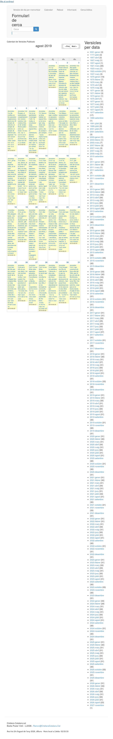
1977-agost (95, 109)
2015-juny (94, 244)
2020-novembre (97, 466)
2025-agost (95, 661)
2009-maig (94, 153)
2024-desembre (97, 636)
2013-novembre (97, 219)
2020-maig (94, 447)
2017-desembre (97, 348)
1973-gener (95, 96)
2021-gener (95, 477)
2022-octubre (96, 546)
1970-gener (95, 76)
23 (67, 207)
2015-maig (94, 241)
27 (36, 262)
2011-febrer (95, 164)
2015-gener (95, 230)
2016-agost (95, 290)
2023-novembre (97, 589)
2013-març (94, 194)
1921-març (94, 65)
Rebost (60, 9)
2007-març (94, 148)
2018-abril (94, 362)
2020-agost (95, 455)
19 (26, 207)
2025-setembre (96, 664)
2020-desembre (97, 471)
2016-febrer (95, 274)
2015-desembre (97, 266)
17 (79, 155)
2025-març (94, 647)
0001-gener (95, 52)
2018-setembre (96, 375)
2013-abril (94, 197)
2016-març (94, 277)
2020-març (94, 441)
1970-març (94, 82)
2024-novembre (97, 631)
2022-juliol (94, 535)
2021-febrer (95, 480)
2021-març (94, 482)
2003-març (94, 142)
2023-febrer (95, 562)
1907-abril (94, 57)
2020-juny (94, 450)
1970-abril (94, 85)
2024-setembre (96, 622)
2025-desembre (97, 677)
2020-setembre (96, 458)
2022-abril (94, 526)
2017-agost (95, 332)
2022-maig (94, 529)
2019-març (94, 400)
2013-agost (95, 208)
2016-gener (95, 271)
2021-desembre (97, 513)
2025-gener (95, 642)
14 (46, 155)
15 (56, 155)
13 (36, 155)
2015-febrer (95, 233)
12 (26, 155)
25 (15, 262)
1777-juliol (94, 54)
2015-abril (94, 238)
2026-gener (95, 683)
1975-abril (94, 98)
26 (26, 262)
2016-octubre (96, 299)
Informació (71, 9)
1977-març (94, 104)
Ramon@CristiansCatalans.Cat (46, 725)
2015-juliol (94, 246)
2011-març (94, 167)
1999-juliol (94, 126)
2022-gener (95, 518)
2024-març (94, 606)
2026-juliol (94, 699)
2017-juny (94, 326)
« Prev (67, 46)
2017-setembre (96, 334)
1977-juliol (94, 107)
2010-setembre (96, 156)
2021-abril (94, 485)
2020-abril (94, 444)
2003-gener (95, 137)
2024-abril (94, 609)
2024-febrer (95, 603)
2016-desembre (97, 307)
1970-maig (94, 87)
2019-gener (95, 395)
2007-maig (94, 150)
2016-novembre (97, 301)
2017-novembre (97, 343)
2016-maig (94, 282)
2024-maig (94, 611)
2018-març (94, 359)
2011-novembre (97, 178)
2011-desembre (97, 183)
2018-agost (95, 373)
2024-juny (94, 614)
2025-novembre (97, 672)
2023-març (94, 565)
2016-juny (94, 285)
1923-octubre (96, 71)
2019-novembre (97, 425)
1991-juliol (94, 123)
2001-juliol (94, 128)
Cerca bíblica (86, 9)
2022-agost (95, 537)
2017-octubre (96, 340)
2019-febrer (95, 397)
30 (67, 262)
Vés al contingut (7, 1)
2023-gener (95, 559)
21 (46, 207)
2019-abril (94, 403)
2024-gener (95, 600)
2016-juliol (94, 288)
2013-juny (94, 203)
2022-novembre (97, 548)
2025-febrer (95, 644)
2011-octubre (96, 175)
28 (46, 262)
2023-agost (95, 579)
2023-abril (94, 568)
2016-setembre (96, 293)
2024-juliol (94, 617)
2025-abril (94, 650)
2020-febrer (95, 439)
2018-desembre (97, 389)
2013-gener (95, 189)
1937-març (94, 74)
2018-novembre (97, 384)
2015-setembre (96, 252)
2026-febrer (95, 686)
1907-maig (94, 60)
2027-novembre (97, 705)
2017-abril (94, 321)
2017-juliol (94, 329)
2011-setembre (96, 170)
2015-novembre (97, 260)
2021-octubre (96, 504)
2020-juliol (94, 452)
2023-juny (94, 573)
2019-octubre (96, 422)
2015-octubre (96, 257)
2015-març (94, 235)
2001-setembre (96, 131)
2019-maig (94, 406)
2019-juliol (94, 411)
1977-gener (95, 101)
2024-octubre (96, 628)
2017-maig (94, 323)
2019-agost (95, 414)
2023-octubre (96, 587)
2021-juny (94, 491)
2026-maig (94, 694)
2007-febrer (95, 145)
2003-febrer (95, 139)
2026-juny (94, 697)
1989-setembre (96, 117)
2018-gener (95, 353)
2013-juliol (94, 205)
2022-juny (94, 532)
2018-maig (94, 364)
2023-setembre (96, 581)
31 (79, 262)
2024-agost (95, 620)
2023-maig (94, 570)
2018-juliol (94, 370)
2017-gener (95, 312)
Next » (74, 46)
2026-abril (94, 691)
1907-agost (95, 63)
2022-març (94, 524)
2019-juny (94, 408)
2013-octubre (96, 216)
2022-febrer (95, 521)
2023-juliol (94, 576)
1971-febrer (95, 93)
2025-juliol (94, 658)
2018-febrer (95, 356)
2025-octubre (96, 669)
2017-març (94, 318)
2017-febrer (95, 315)
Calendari (48, 9)
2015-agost (95, 249)
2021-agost (95, 496)
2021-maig (94, 488)
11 (15, 155)
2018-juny (94, 367)
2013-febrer (95, 192)
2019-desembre (97, 430)
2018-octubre (96, 381)
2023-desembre (97, 595)
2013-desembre (97, 225)
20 (36, 207)
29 (56, 262)
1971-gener (95, 90)
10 (79, 108)
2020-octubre (96, 463)
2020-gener (95, 436)
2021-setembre (96, 499)
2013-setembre (96, 211)
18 (15, 207)
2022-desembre (97, 554)
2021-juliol (94, 493)
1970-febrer (95, 79)
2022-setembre (96, 540)
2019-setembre (96, 417)
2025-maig (94, 653)
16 (67, 155)
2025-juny (94, 655)
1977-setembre (96, 112)
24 (79, 207)
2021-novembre (97, 507)
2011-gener (95, 161)
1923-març (94, 68)
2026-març (94, 688)
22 (56, 207)
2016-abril (94, 279)
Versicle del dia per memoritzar (26, 9)
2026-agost (95, 702)
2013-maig (94, 200)
